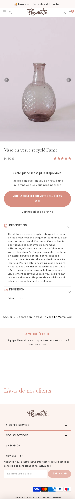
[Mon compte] (64, 12)
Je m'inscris (59, 474)
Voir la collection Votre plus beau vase (37, 198)
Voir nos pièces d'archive (37, 212)
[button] (11, 12)
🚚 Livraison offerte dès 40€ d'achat (37, 4)
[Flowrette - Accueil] (38, 12)
